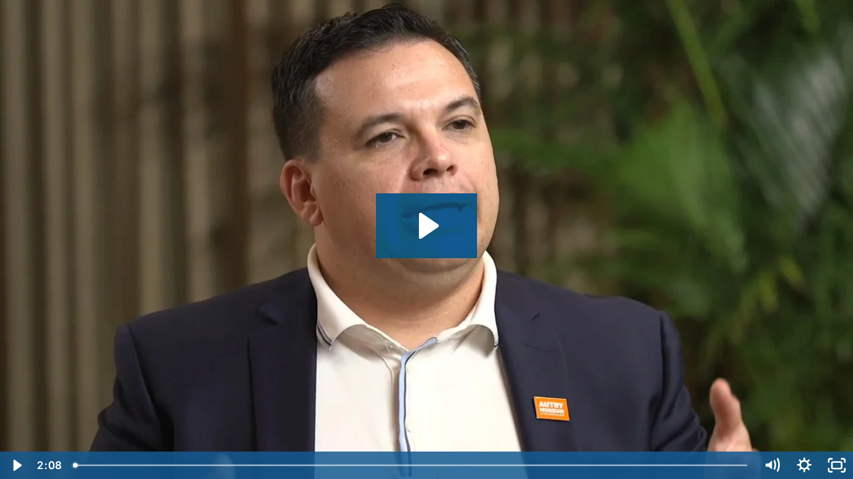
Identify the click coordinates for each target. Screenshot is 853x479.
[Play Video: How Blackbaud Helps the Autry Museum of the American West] (427, 225)
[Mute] (772, 465)
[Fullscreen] (837, 465)
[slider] (411, 465)
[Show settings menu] (804, 465)
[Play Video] (16, 465)
